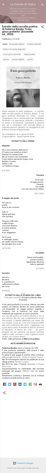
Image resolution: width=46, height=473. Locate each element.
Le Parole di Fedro (23, 4)
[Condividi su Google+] (14, 385)
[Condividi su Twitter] (9, 385)
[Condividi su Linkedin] (19, 385)
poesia (6, 59)
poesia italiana (18, 59)
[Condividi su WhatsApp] (30, 385)
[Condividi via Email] (35, 385)
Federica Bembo (34, 44)
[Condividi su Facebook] (4, 385)
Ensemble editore (17, 44)
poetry (30, 59)
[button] (42, 27)
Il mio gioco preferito (12, 54)
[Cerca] (42, 5)
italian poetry (29, 54)
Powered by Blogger (24, 463)
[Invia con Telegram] (25, 385)
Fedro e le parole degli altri (14, 49)
